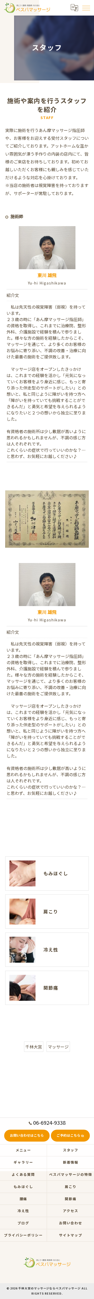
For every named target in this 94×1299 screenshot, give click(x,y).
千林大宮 (33, 1047)
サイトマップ (71, 1235)
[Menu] (86, 7)
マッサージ (58, 1047)
